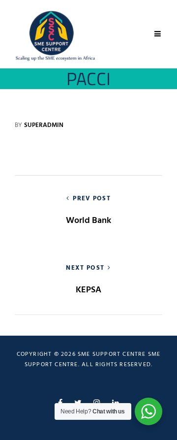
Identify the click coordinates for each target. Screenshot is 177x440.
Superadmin (43, 125)
